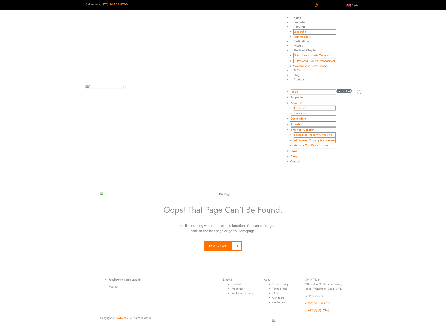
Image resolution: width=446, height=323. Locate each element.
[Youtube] (294, 5)
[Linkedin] (327, 5)
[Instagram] (337, 5)
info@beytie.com (314, 296)
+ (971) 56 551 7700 (317, 311)
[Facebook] (283, 5)
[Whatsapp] (305, 5)
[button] (309, 87)
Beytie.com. (122, 318)
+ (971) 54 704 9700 (317, 303)
